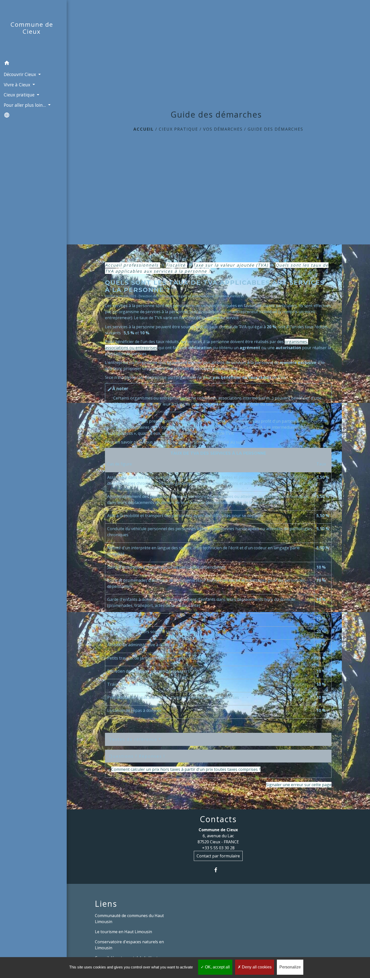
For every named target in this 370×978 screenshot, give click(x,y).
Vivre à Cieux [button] (17, 85)
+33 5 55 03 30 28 (218, 848)
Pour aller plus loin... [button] (25, 105)
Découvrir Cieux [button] (20, 74)
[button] (33, 63)
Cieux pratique (178, 129)
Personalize (290, 967)
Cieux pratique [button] (20, 95)
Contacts (218, 819)
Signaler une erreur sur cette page (298, 784)
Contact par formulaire (218, 856)
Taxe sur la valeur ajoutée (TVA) (231, 265)
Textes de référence (133, 739)
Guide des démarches (275, 129)
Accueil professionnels (132, 265)
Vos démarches (223, 129)
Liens (106, 904)
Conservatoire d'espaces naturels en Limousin (129, 945)
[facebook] (218, 870)
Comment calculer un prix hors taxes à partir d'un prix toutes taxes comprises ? (186, 769)
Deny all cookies (256, 967)
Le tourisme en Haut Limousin (123, 931)
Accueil (143, 129)
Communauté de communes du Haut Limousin (129, 918)
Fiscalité (176, 265)
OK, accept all (217, 967)
